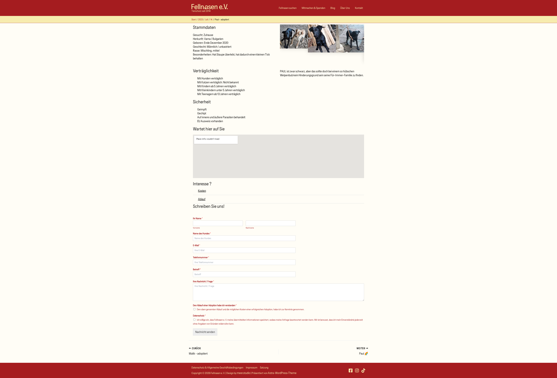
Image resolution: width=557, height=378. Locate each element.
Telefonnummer (201, 257)
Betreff (197, 269)
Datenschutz (199, 315)
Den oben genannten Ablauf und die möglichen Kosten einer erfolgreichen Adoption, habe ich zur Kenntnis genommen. (250, 309)
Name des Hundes (202, 233)
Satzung (264, 367)
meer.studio (243, 373)
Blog (332, 8)
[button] (278, 191)
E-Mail (196, 245)
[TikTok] (363, 370)
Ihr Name (198, 218)
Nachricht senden (205, 332)
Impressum (251, 367)
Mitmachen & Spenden (313, 8)
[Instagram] (357, 370)
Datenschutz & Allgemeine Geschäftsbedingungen (217, 367)
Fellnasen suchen (287, 8)
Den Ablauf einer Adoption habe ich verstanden (215, 305)
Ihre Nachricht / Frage (203, 281)
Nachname (250, 228)
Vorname (196, 228)
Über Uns (345, 8)
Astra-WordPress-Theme (282, 373)
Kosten (202, 190)
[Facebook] (350, 370)
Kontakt (359, 8)
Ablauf (201, 199)
